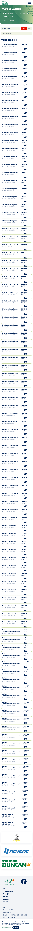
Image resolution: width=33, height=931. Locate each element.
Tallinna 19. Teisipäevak (10, 429)
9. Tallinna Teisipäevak (9, 309)
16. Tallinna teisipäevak (10, 140)
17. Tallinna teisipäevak (10, 132)
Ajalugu (5, 901)
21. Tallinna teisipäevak (10, 108)
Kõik (24, 28)
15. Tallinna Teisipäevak (10, 253)
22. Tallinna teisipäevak (10, 100)
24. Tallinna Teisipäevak (10, 197)
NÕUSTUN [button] (15, 927)
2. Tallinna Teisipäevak (9, 76)
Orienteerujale (8, 891)
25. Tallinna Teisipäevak (10, 188)
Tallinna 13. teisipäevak (10, 405)
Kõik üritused (6, 28)
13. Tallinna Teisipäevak (10, 269)
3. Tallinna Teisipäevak (10, 68)
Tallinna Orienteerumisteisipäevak (11, 630)
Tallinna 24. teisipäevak (10, 341)
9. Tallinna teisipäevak (9, 156)
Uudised (6, 899)
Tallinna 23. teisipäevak (10, 349)
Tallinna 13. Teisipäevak (10, 469)
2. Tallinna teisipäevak (9, 180)
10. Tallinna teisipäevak (10, 148)
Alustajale (6, 894)
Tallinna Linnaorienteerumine (9, 791)
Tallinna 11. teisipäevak (10, 413)
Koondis (5, 896)
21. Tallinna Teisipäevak (10, 213)
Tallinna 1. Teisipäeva (9, 525)
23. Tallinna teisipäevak (10, 92)
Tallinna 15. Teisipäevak (10, 453)
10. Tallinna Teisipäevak (10, 301)
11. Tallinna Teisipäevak (10, 293)
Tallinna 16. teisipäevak (10, 381)
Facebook (24, 881)
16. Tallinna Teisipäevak (10, 245)
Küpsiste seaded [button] (6, 927)
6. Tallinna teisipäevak (9, 164)
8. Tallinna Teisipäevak (10, 317)
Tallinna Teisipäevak (9, 533)
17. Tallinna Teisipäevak (10, 237)
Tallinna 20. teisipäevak (10, 365)
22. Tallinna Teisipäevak (10, 205)
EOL (4, 889)
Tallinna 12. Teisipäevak (10, 477)
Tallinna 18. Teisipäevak (10, 437)
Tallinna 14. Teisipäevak (10, 461)
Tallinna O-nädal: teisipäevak (8, 815)
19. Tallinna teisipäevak (10, 116)
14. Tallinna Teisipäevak (10, 261)
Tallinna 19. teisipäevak (10, 373)
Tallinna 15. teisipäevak (10, 389)
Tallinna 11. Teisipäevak (10, 485)
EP (29, 28)
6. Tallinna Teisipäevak (9, 44)
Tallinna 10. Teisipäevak (10, 509)
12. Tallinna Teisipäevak (10, 277)
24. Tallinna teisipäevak (10, 84)
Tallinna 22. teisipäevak (10, 357)
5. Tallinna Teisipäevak (10, 52)
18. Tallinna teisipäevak (10, 124)
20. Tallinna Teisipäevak (10, 221)
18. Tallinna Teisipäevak (10, 229)
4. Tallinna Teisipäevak (10, 60)
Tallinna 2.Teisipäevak (9, 517)
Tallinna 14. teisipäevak (10, 397)
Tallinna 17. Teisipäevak (10, 445)
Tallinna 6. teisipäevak (9, 421)
